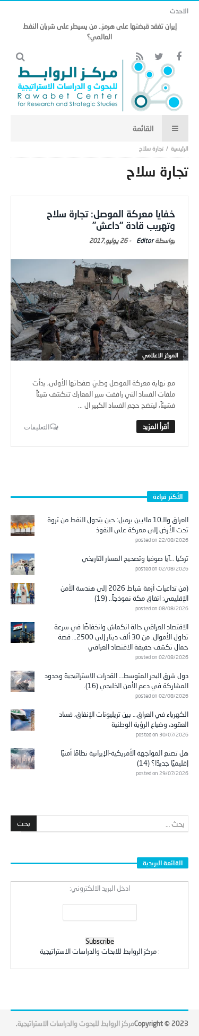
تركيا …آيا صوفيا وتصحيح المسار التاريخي (135, 558)
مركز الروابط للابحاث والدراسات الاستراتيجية (98, 951)
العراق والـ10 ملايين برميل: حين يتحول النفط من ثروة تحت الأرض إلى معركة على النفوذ (117, 524)
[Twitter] (159, 57)
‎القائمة (143, 128)
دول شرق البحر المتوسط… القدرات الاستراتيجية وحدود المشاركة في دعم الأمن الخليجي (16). (116, 680)
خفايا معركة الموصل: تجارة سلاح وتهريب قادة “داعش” (111, 219)
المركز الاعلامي (160, 355)
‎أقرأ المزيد (156, 426)
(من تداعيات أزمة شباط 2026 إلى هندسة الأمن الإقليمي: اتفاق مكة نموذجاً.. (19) (124, 593)
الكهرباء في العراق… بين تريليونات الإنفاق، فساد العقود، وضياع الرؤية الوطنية (123, 719)
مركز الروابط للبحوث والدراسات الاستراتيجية (76, 1023)
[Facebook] (178, 57)
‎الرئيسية (179, 148)
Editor (144, 240)
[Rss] (139, 57)
